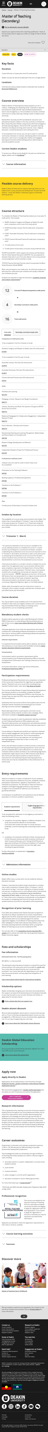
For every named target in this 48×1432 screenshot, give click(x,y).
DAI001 (4, 352)
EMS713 (4, 421)
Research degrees (30, 1327)
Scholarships (28, 1339)
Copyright (4, 1417)
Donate (27, 1355)
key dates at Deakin (34, 686)
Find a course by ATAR (8, 1339)
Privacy (4, 1419)
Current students (6, 1327)
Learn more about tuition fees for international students (21, 980)
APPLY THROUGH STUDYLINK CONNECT (15, 1098)
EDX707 (4, 453)
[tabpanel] (24, 422)
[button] (24, 164)
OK (24, 1316)
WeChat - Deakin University (37, 1406)
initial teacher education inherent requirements (23, 647)
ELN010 (4, 366)
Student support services (9, 1356)
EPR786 (4, 488)
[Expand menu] (3, 3)
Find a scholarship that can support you (18, 1001)
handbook (20, 155)
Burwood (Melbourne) (9, 89)
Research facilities (30, 1331)
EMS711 (4, 402)
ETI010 (4, 381)
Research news (29, 1332)
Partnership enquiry (30, 1351)
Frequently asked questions (10, 1351)
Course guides (29, 1341)
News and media (29, 1356)
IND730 (4, 438)
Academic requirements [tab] (12, 807)
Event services (29, 1353)
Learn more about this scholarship (17, 1055)
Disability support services (27, 715)
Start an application (7, 1344)
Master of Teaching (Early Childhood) (14, 1291)
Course (10, 10)
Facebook (4, 1406)
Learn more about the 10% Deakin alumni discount (22, 1023)
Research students (7, 1332)
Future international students (10, 1331)
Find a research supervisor (32, 1329)
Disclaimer (28, 1417)
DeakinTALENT (25, 1183)
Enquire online (6, 1355)
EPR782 (4, 481)
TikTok (24, 1406)
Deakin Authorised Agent (32, 1090)
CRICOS (17, 574)
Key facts (5, 50)
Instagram (10, 1406)
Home (4, 10)
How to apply (29, 1343)
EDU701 (4, 395)
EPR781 (4, 473)
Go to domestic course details (17, 27)
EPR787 (4, 496)
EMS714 (4, 429)
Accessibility (28, 1415)
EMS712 (4, 412)
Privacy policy (35, 1309)
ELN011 (4, 373)
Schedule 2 (25, 707)
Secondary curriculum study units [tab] (27, 332)
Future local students (8, 1329)
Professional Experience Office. (12, 669)
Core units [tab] (7, 332)
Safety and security (30, 1419)
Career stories (29, 1344)
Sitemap (4, 1415)
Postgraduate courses (8, 1343)
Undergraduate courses (8, 1341)
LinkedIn (17, 1406)
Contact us (5, 1353)
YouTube (31, 1406)
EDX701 (4, 446)
